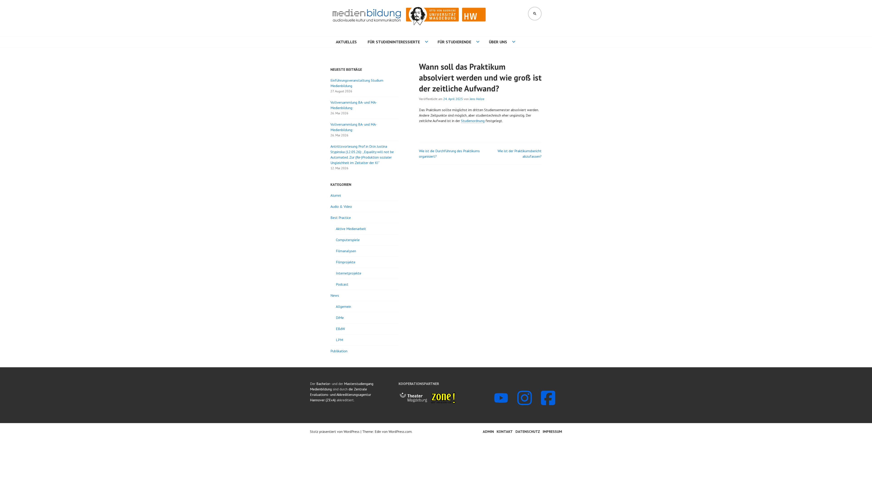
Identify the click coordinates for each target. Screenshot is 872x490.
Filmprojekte (345, 262)
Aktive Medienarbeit (351, 228)
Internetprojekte (348, 273)
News (334, 295)
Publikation (338, 351)
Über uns (498, 41)
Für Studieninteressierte (394, 41)
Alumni (335, 195)
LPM (339, 340)
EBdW (340, 328)
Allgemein (343, 306)
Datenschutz (527, 431)
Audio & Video (341, 206)
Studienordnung (473, 120)
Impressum (552, 431)
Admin (488, 431)
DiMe (340, 317)
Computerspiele (348, 240)
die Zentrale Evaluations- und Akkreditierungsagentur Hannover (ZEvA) (340, 394)
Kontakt (505, 431)
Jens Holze (477, 99)
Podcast (342, 284)
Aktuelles (346, 41)
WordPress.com (400, 431)
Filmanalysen (346, 251)
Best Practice (340, 217)
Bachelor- (323, 383)
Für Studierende (454, 41)
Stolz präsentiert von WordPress (334, 431)
